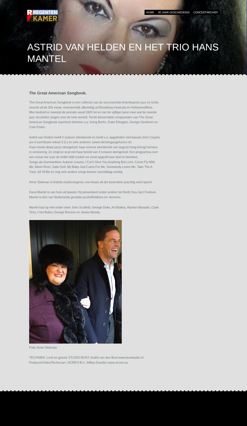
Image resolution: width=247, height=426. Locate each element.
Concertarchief (205, 12)
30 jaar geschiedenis (173, 12)
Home (150, 12)
